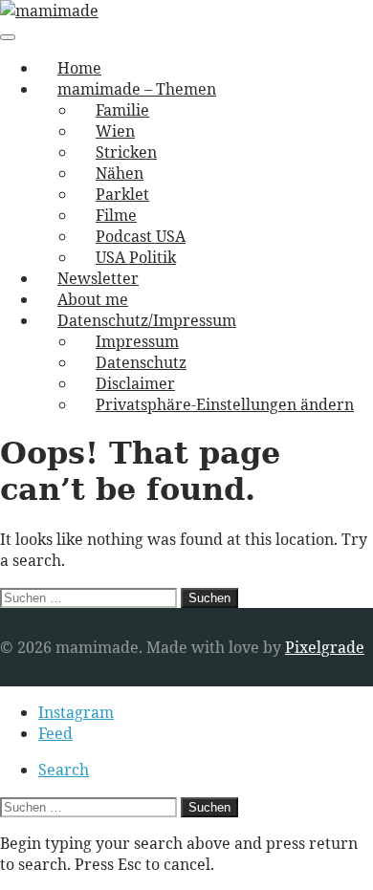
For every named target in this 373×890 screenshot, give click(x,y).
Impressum (137, 341)
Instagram (76, 712)
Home (79, 67)
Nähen (119, 173)
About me (92, 299)
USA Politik (136, 257)
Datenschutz (141, 362)
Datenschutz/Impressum (146, 320)
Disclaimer (135, 383)
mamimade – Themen (136, 88)
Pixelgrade (324, 647)
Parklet (122, 194)
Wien (115, 130)
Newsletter (98, 278)
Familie (122, 109)
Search (63, 769)
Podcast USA (141, 236)
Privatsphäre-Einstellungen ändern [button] (225, 404)
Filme (116, 215)
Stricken (126, 152)
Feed (55, 733)
